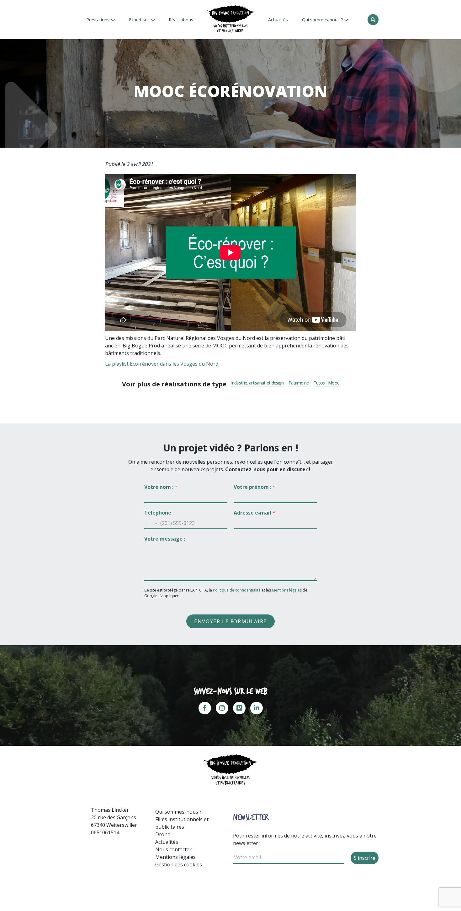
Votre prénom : (254, 487)
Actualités (278, 20)
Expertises (140, 20)
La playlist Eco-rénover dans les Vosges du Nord (161, 363)
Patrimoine (299, 382)
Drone (162, 834)
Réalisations (181, 20)
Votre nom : (161, 487)
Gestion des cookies (178, 864)
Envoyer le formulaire (230, 621)
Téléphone (157, 513)
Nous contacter (173, 849)
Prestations (98, 20)
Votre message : (164, 539)
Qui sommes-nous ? (323, 20)
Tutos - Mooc (326, 382)
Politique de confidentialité (237, 590)
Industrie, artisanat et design (257, 382)
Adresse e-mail (254, 513)
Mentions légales (287, 590)
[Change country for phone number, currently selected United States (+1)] (151, 523)
